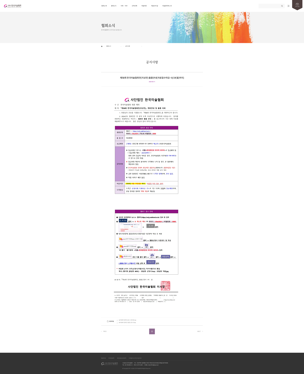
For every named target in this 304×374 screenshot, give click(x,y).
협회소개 (104, 6)
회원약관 (103, 358)
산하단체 (134, 6)
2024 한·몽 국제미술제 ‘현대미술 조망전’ (118, 331)
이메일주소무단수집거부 (135, 358)
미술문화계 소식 (167, 6)
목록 (152, 331)
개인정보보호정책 (121, 358)
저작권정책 (111, 358)
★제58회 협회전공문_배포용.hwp (127, 320)
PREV (105, 331)
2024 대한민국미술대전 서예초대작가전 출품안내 (183, 331)
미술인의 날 (154, 6)
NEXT (199, 331)
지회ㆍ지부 (124, 6)
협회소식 (113, 6)
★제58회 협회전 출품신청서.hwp (127, 322)
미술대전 (144, 6)
